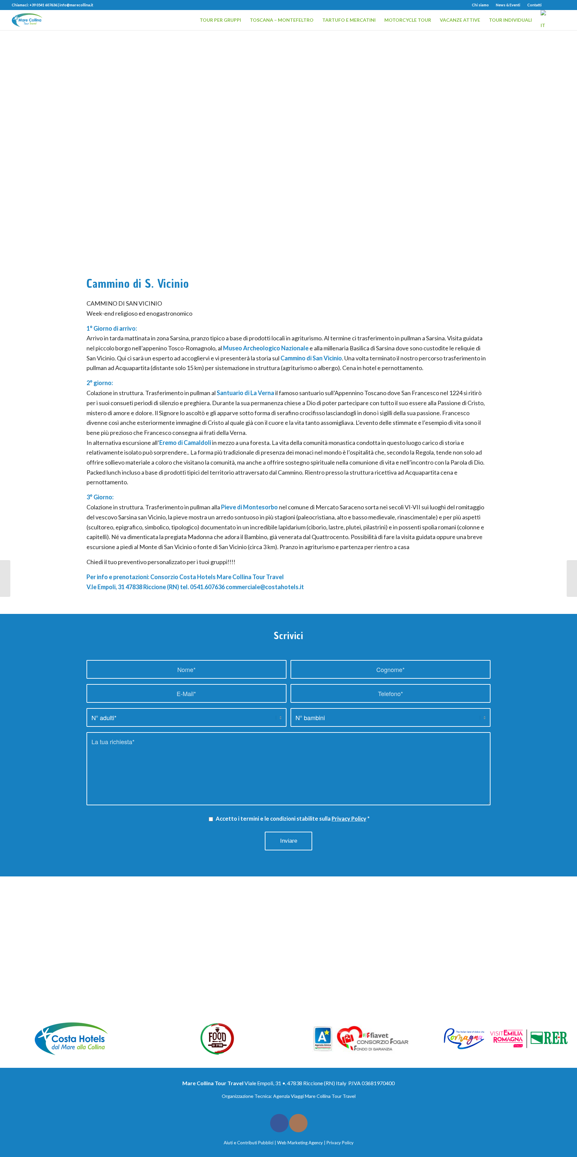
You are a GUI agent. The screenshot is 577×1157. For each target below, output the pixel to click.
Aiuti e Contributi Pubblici (248, 1142)
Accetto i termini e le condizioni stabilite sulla (293, 818)
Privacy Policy (349, 818)
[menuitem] (480, 5)
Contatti (534, 5)
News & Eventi (508, 5)
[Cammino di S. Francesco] (5, 578)
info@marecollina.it (76, 5)
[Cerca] (559, 20)
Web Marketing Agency (300, 1142)
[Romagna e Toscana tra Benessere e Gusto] (572, 578)
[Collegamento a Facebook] (550, 5)
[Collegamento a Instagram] (560, 5)
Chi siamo (480, 5)
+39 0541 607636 (43, 5)
